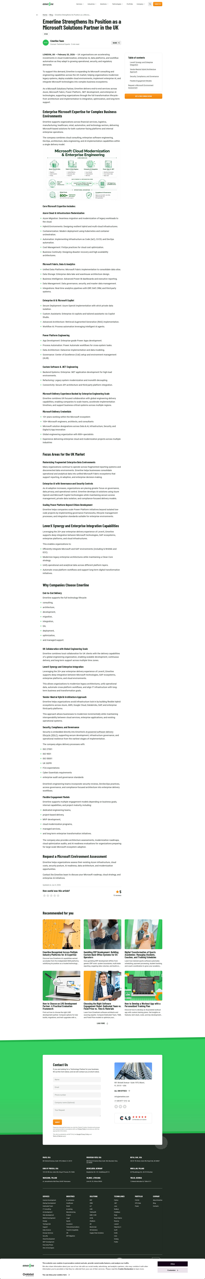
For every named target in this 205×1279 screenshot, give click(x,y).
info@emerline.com (121, 1097)
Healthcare (69, 1203)
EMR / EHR (93, 1215)
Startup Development (49, 1203)
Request (57, 1108)
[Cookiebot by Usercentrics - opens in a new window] (28, 1274)
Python (116, 1200)
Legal (68, 1218)
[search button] (150, 4)
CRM (91, 1203)
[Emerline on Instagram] (124, 1106)
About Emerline (157, 1200)
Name (57, 1077)
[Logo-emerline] (51, 4)
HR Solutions (94, 1230)
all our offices (120, 1091)
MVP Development (48, 1242)
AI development (47, 1212)
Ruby (115, 1215)
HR (67, 1233)
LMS (91, 1209)
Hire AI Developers (48, 1248)
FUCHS (137, 1200)
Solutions (94, 1196)
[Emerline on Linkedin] (116, 1106)
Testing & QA (47, 1224)
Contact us (158, 4)
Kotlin (116, 1233)
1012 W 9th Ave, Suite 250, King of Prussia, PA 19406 (59, 1172)
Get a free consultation (143, 96)
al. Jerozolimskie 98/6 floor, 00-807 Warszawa (56, 1181)
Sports (68, 1221)
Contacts (156, 1206)
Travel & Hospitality (72, 1230)
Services (46, 1196)
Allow (173, 1264)
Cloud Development (49, 1239)
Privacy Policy (82, 1129)
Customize (171, 1270)
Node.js (116, 1209)
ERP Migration (70, 1236)
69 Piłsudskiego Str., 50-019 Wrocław (141, 1172)
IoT (91, 1206)
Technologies (119, 1196)
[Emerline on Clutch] (133, 1118)
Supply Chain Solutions (97, 1233)
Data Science (47, 1230)
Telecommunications (72, 1227)
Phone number (59, 1092)
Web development (48, 1215)
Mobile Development (49, 1218)
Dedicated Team (48, 1206)
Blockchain (93, 1227)
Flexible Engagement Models (141, 81)
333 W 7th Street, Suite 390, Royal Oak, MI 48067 (145, 1161)
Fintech (68, 1215)
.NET (115, 1203)
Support (45, 1227)
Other (46, 34)
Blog (51, 15)
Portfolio (130, 4)
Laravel (116, 1224)
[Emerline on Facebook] (120, 1106)
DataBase (117, 1212)
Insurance (69, 1224)
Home (45, 15)
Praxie (137, 1206)
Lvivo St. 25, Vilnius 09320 (94, 1181)
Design (45, 1221)
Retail (68, 1206)
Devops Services (48, 1233)
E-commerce (70, 1200)
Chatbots (92, 1221)
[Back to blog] (37, 14)
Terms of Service (57, 1136)
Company (58, 1100)
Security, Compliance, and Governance (144, 76)
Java (115, 1206)
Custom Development (49, 1200)
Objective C (117, 1227)
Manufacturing (70, 1212)
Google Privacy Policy (83, 1134)
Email (57, 1085)
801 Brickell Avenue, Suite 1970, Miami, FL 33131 (57, 1161)
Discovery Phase (48, 1245)
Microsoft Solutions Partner (60, 88)
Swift (115, 1230)
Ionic (115, 1236)
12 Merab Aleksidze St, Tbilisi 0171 (140, 1181)
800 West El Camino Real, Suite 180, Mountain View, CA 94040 (102, 1161)
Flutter (116, 1242)
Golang (116, 1239)
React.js (116, 1221)
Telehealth (93, 1212)
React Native (118, 1218)
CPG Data (138, 1203)
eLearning (69, 1209)
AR (90, 1224)
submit (57, 1122)
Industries (70, 1196)
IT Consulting (47, 1209)
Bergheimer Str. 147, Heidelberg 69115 (97, 1172)
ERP (91, 1200)
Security (45, 1236)
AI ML (91, 1218)
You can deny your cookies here (54, 1275)
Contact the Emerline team (55, 874)
